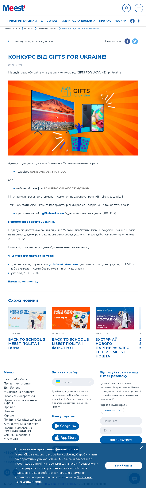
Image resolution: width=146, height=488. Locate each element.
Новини (120, 21)
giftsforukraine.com (63, 264)
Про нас (9, 407)
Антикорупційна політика (21, 424)
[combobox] (112, 410)
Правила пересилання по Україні (21, 401)
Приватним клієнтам (18, 383)
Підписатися (121, 440)
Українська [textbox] (110, 410)
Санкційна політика (17, 435)
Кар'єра (9, 415)
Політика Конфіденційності (22, 419)
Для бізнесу (12, 387)
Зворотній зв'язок (16, 379)
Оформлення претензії (19, 396)
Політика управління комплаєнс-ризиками (18, 429)
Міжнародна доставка (78, 21)
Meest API (11, 439)
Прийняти (123, 465)
